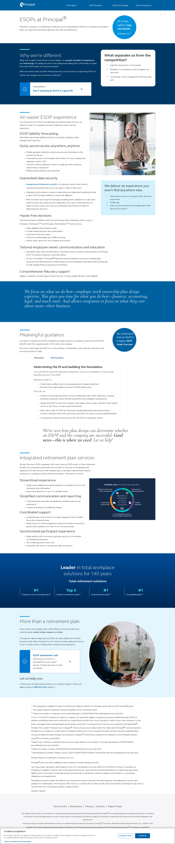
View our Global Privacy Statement (17, 841)
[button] (55, 89)
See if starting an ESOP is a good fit (53, 91)
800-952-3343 (41, 687)
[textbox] (88, 298)
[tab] (75, 389)
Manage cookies (125, 835)
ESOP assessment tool (45, 655)
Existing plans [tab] (57, 358)
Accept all (142, 835)
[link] (28, 4)
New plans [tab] (39, 358)
